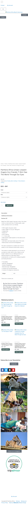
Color (2, 189)
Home (2, 163)
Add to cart (9, 205)
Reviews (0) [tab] (4, 218)
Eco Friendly (8, 180)
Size (2, 194)
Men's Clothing (14, 180)
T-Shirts (6, 163)
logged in (11, 290)
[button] (2, 2)
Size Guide (3, 202)
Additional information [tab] (6, 215)
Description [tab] (4, 213)
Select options (5, 324)
